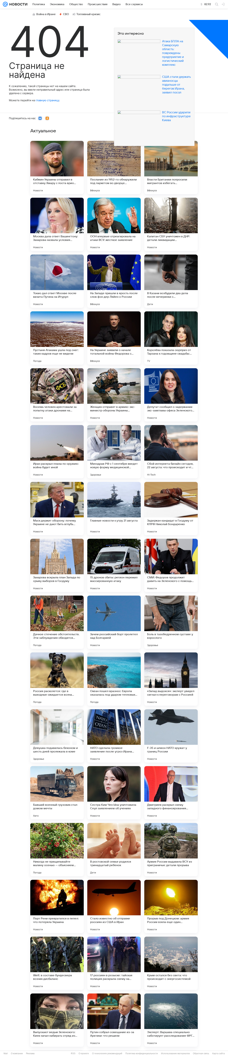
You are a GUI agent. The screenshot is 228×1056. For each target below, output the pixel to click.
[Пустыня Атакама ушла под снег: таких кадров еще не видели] (57, 338)
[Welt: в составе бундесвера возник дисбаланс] (57, 963)
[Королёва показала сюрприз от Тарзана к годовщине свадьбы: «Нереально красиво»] (171, 338)
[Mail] (5, 4)
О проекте (84, 1053)
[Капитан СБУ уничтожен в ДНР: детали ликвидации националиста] (171, 224)
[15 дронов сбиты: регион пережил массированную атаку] (114, 565)
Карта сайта (218, 1053)
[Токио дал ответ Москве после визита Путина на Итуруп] (57, 281)
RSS (73, 1053)
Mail (6, 1053)
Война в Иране (46, 14)
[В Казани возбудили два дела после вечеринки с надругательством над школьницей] (171, 281)
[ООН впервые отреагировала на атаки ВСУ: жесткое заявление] (114, 224)
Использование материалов (175, 1053)
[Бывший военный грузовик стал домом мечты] (57, 792)
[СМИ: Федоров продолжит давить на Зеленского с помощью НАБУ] (171, 565)
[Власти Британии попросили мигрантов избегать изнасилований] (171, 167)
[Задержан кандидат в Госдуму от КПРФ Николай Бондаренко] (171, 508)
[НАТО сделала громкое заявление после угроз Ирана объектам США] (114, 736)
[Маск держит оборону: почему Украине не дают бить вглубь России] (57, 508)
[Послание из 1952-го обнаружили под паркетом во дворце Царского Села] (114, 167)
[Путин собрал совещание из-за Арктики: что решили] (114, 1020)
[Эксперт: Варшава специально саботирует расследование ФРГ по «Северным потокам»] (171, 1020)
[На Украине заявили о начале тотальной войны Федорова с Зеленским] (114, 338)
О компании (17, 1053)
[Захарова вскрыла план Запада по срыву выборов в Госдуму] (57, 565)
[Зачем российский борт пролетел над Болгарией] (114, 622)
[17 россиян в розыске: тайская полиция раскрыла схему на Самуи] (114, 963)
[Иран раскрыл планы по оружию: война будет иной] (57, 451)
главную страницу (47, 100)
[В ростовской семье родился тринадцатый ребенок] (114, 849)
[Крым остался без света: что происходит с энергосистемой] (171, 963)
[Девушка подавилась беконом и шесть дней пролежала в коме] (57, 736)
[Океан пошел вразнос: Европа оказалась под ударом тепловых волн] (114, 679)
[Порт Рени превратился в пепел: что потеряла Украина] (57, 906)
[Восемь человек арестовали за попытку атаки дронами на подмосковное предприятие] (57, 395)
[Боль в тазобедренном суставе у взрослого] (171, 622)
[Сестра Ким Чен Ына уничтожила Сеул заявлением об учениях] (114, 792)
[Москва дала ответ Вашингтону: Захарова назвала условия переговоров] (57, 224)
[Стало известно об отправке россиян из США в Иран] (114, 906)
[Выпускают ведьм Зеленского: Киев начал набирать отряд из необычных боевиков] (57, 1020)
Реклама (30, 1053)
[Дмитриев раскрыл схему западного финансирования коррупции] (171, 792)
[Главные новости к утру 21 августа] (114, 508)
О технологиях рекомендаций (107, 1053)
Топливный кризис (88, 14)
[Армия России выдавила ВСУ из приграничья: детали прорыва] (171, 849)
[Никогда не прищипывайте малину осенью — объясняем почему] (57, 849)
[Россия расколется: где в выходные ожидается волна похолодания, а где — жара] (57, 679)
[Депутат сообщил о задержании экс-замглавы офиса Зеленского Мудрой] (171, 395)
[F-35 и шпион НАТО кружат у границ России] (171, 736)
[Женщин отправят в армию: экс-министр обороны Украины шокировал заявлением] (114, 395)
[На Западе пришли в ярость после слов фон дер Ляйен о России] (114, 281)
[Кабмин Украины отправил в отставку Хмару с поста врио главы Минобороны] (57, 167)
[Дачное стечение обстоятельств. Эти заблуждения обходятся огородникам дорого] (57, 622)
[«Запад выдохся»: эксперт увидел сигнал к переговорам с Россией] (171, 679)
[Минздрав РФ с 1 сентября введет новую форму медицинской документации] (114, 451)
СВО (66, 14)
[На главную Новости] (17, 4)
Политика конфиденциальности (141, 1053)
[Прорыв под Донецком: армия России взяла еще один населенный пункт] (171, 906)
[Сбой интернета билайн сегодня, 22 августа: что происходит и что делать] (171, 451)
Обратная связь (201, 1053)
